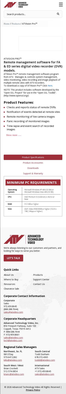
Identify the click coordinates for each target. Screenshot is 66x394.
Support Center (41, 279)
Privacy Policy (33, 389)
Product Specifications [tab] (33, 157)
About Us (9, 274)
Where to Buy (11, 279)
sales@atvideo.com (13, 312)
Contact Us (39, 284)
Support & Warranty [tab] (33, 173)
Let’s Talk (13, 258)
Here (50, 85)
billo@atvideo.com (13, 360)
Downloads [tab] (33, 168)
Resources (9, 284)
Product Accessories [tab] (33, 162)
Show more (11, 135)
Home (7, 24)
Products (16, 24)
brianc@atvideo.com (14, 374)
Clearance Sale (11, 288)
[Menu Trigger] (61, 4)
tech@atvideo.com (13, 340)
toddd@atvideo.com (45, 360)
